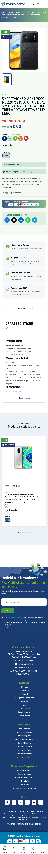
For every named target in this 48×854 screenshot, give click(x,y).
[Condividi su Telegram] (34, 220)
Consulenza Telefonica (25, 754)
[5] (27, 532)
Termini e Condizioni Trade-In (24, 777)
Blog (24, 705)
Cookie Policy (24, 785)
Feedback (24, 701)
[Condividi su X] (14, 220)
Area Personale (24, 729)
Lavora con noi (25, 708)
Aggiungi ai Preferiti (13, 192)
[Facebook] (7, 802)
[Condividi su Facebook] (7, 220)
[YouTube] (34, 802)
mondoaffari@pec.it (26, 668)
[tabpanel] (24, 50)
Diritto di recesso (24, 774)
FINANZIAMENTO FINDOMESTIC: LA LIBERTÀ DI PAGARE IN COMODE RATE (24, 812)
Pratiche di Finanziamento (24, 739)
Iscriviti (8, 611)
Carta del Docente (24, 743)
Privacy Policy (25, 781)
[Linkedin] (27, 802)
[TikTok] (40, 802)
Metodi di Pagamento (24, 736)
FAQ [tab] (31, 308)
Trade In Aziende (25, 716)
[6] (29, 532)
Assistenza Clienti (24, 750)
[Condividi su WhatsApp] (28, 220)
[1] (18, 532)
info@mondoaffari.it (26, 664)
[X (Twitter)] (20, 802)
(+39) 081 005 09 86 (25, 660)
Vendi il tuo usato (26, 757)
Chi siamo (24, 687)
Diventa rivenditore (25, 712)
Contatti (25, 694)
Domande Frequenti (25, 746)
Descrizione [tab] (20, 308)
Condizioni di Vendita (24, 770)
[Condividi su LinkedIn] (21, 220)
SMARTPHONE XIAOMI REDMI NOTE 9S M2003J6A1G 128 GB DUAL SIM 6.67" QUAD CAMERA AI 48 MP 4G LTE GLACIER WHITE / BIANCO (22, 497)
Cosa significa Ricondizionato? (24, 698)
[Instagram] (14, 802)
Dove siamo (25, 690)
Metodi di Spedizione (24, 732)
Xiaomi (7, 492)
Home (3, 12)
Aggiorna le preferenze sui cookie (25, 788)
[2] (20, 532)
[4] (25, 532)
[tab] (7, 79)
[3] (23, 532)
